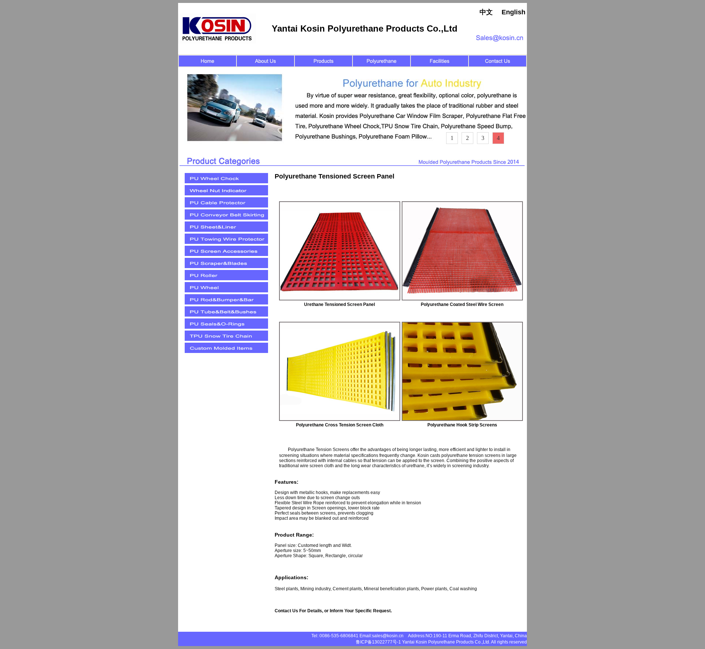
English (513, 12)
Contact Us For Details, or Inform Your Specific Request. (333, 610)
